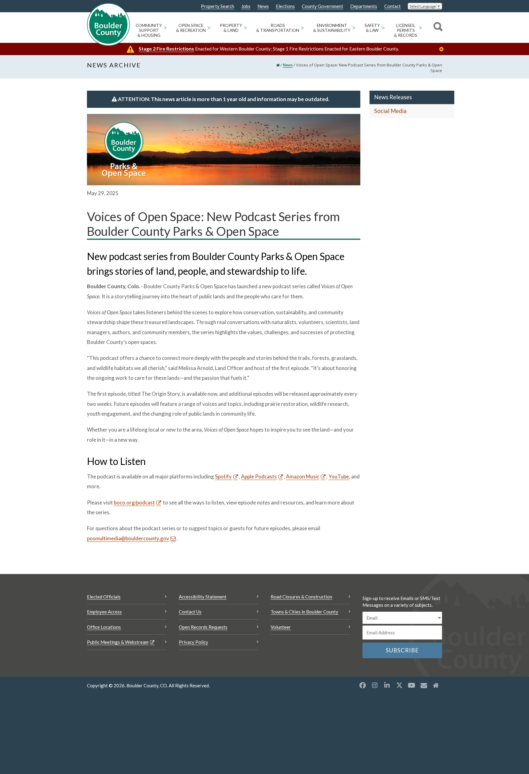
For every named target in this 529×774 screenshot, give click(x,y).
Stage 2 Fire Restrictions (166, 48)
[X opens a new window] (399, 685)
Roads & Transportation (277, 28)
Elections (285, 6)
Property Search (217, 6)
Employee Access (104, 611)
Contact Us (190, 611)
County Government (322, 6)
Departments (363, 6)
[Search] (437, 27)
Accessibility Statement (203, 596)
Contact (392, 6)
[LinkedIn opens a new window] (387, 685)
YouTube (338, 476)
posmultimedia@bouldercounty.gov (128, 538)
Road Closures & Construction (301, 596)
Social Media (390, 111)
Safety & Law (372, 28)
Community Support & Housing (149, 30)
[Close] (443, 49)
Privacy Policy (193, 642)
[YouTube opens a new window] (411, 685)
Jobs (245, 6)
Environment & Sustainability (332, 28)
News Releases (393, 97)
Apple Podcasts (259, 476)
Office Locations (104, 627)
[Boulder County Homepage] (108, 24)
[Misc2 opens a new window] (436, 685)
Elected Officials (104, 596)
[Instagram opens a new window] (375, 685)
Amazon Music (302, 476)
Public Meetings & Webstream (117, 642)
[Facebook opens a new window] (362, 685)
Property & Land (231, 28)
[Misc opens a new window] (424, 685)
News (263, 6)
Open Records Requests (203, 627)
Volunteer (281, 627)
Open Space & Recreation (191, 28)
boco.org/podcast (134, 502)
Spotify (223, 476)
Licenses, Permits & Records (405, 30)
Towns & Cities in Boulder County (304, 611)
